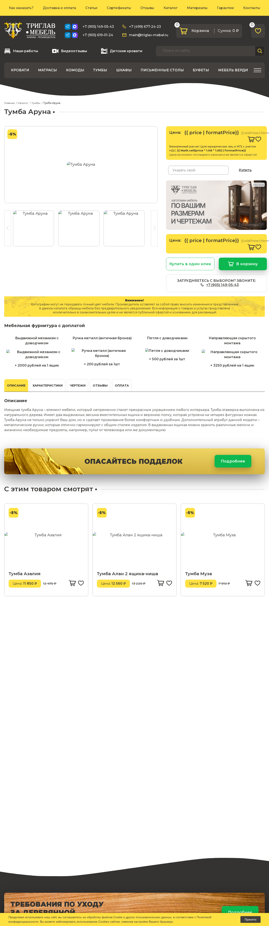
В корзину (247, 264)
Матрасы (47, 70)
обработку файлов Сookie (105, 917)
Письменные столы (162, 70)
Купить (245, 170)
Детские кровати (126, 51)
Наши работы (25, 51)
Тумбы (100, 70)
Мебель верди (233, 70)
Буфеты (201, 70)
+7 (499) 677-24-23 (145, 27)
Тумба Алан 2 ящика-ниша (127, 573)
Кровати (20, 70)
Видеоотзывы (74, 51)
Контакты (251, 8)
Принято (250, 919)
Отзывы (147, 8)
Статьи (91, 8)
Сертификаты (119, 8)
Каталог (171, 8)
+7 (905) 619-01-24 (98, 35)
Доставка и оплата (59, 8)
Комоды (75, 70)
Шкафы (124, 70)
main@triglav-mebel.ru (148, 35)
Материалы (197, 8)
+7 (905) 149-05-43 (98, 27)
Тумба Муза (198, 573)
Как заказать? (21, 8)
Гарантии (225, 8)
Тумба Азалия (25, 573)
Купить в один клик (190, 264)
